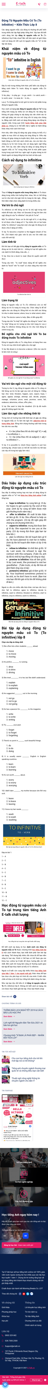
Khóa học (6, 1316)
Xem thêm (8, 1016)
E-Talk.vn (31, 1368)
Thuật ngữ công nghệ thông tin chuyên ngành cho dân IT (26, 1079)
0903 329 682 (10, 1335)
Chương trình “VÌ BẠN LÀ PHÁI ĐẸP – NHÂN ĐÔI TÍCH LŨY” (23, 1036)
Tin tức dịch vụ (31, 1312)
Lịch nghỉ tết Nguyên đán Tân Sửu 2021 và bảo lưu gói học (23, 1023)
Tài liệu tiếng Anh (32, 1316)
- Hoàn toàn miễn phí (18, 1245)
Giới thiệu (6, 1307)
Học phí (5, 1321)
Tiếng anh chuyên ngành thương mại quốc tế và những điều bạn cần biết (28, 1069)
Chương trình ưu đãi (33, 1321)
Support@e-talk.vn (12, 1346)
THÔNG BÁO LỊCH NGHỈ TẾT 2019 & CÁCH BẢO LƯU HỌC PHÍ (23, 1011)
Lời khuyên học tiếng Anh (35, 1307)
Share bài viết (7, 996)
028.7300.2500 (11, 1341)
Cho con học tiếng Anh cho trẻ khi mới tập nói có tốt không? (27, 1059)
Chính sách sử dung (33, 1325)
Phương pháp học (9, 1312)
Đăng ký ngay (36, 1380)
